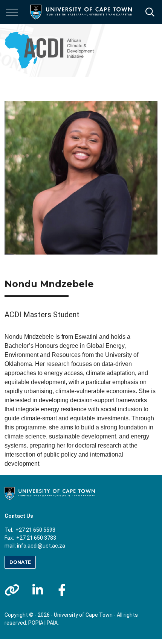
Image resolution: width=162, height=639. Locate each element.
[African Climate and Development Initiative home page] (52, 50)
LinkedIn (37, 590)
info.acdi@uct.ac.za (41, 546)
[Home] (50, 493)
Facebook (62, 590)
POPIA (35, 623)
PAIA (52, 623)
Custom (12, 590)
